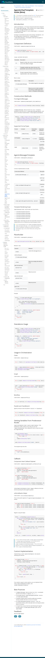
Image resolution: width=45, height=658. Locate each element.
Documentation (17, 6)
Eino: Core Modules (29, 6)
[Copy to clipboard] (43, 49)
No (19, 616)
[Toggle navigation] (43, 2)
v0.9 (34, 15)
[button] (5, 8)
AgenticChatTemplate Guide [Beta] (23, 7)
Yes (15, 616)
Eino (23, 6)
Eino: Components (39, 6)
